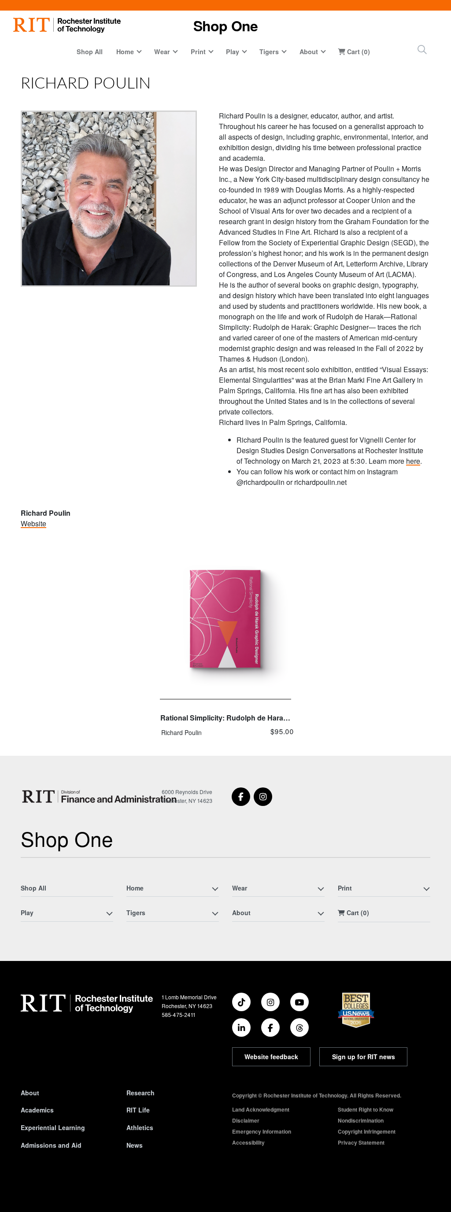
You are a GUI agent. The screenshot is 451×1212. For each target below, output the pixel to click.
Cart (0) (357, 51)
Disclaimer (245, 1120)
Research (140, 1092)
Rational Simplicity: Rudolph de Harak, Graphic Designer (224, 719)
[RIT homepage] (67, 25)
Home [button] (125, 51)
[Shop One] (101, 796)
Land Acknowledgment (260, 1109)
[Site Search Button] (422, 49)
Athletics (139, 1127)
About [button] (308, 51)
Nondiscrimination (361, 1120)
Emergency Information (261, 1131)
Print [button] (198, 51)
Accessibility (248, 1142)
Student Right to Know (365, 1109)
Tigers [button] (269, 51)
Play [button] (232, 51)
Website (33, 523)
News (134, 1145)
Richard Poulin (181, 732)
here (413, 461)
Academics (37, 1109)
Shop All (90, 51)
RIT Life (138, 1109)
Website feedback (271, 1056)
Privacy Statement (361, 1142)
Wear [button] (162, 51)
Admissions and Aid (51, 1145)
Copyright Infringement (367, 1131)
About (30, 1092)
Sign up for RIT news (363, 1056)
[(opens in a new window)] (241, 796)
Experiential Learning (53, 1127)
